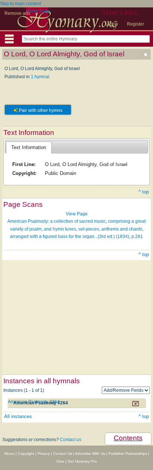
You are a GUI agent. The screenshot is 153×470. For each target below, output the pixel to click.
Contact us (70, 439)
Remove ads (17, 13)
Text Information (28, 147)
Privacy (44, 453)
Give (60, 461)
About (9, 453)
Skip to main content (20, 3)
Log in (111, 24)
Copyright (26, 453)
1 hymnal (40, 76)
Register (135, 24)
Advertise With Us (90, 453)
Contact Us (62, 453)
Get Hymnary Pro (82, 461)
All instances (18, 416)
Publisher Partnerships (127, 453)
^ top (144, 192)
